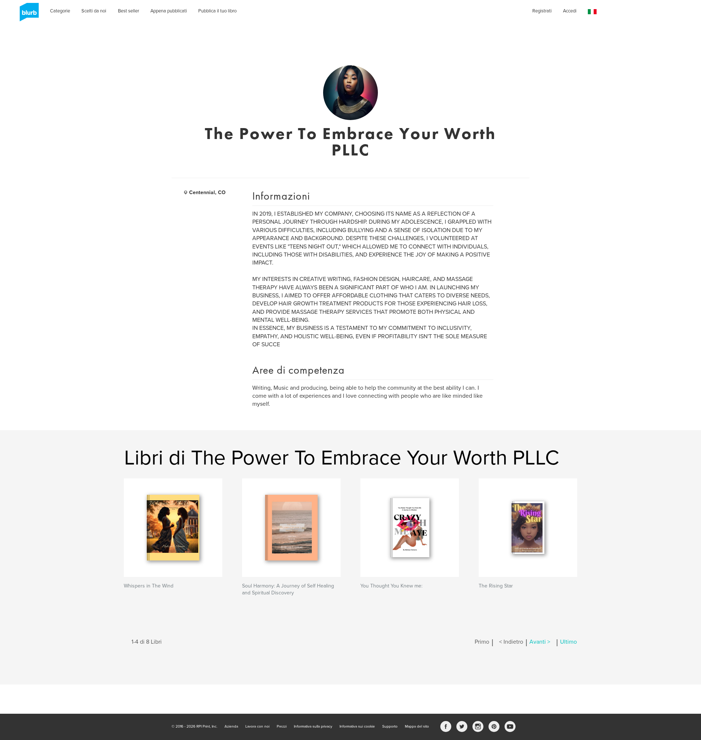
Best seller (128, 11)
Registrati (542, 11)
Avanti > (539, 641)
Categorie (60, 11)
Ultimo (568, 641)
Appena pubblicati (168, 11)
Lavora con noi (257, 726)
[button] (592, 11)
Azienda (231, 726)
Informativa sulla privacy (313, 726)
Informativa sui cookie (357, 726)
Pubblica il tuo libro (217, 11)
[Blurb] (27, 14)
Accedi (569, 11)
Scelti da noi (93, 11)
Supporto (390, 726)
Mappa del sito (417, 726)
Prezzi (282, 726)
